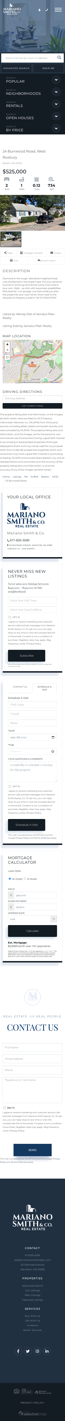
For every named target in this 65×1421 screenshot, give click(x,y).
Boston (45, 476)
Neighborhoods (23, 93)
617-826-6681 (20, 540)
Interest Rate (16, 913)
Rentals (14, 106)
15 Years (32, 879)
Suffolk (34, 476)
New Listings (32, 1295)
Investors (32, 1325)
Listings (17, 476)
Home (6, 476)
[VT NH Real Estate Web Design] (32, 1413)
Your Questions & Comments (25, 759)
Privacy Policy (33, 643)
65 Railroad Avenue (32, 1267)
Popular (15, 81)
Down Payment (17, 901)
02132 (55, 476)
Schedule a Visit (45, 688)
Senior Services (32, 1330)
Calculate (32, 931)
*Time (11, 745)
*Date (11, 730)
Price (11, 889)
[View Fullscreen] (7, 357)
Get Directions (32, 405)
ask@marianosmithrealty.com (32, 1260)
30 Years (17, 879)
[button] (59, 58)
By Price (14, 130)
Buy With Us (32, 1316)
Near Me (48, 68)
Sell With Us (32, 1320)
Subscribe (27, 655)
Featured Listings (32, 1299)
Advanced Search (16, 68)
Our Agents (28, 549)
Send (32, 1150)
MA (26, 476)
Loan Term (14, 871)
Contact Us (13, 549)
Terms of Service (42, 838)
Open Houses (20, 118)
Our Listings (32, 1290)
